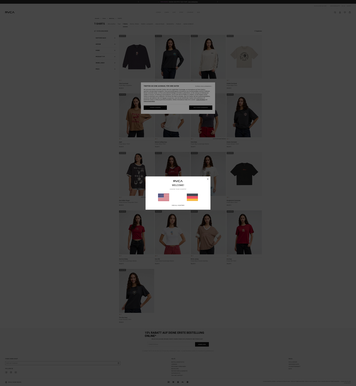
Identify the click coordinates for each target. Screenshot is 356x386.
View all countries (178, 205)
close (208, 179)
